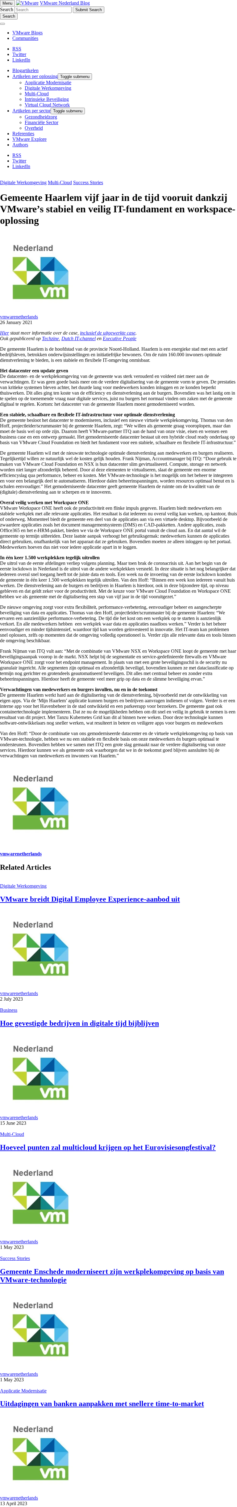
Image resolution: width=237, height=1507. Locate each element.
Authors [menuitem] (20, 144)
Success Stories (88, 182)
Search (6, 9)
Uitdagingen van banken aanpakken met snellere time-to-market (102, 1404)
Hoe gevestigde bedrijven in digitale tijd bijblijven (79, 1023)
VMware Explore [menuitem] (29, 139)
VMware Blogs (27, 32)
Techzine (50, 338)
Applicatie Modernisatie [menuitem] (48, 82)
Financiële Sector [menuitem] (41, 122)
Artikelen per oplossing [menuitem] (35, 76)
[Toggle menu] (2, 24)
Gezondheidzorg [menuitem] (41, 116)
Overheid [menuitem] (34, 128)
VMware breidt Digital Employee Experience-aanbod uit (90, 899)
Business (8, 1010)
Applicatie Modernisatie (23, 1390)
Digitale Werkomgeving (23, 182)
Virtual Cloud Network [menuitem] (47, 104)
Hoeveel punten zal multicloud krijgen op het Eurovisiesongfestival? (108, 1147)
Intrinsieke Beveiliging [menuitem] (47, 99)
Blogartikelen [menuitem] (25, 70)
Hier (4, 333)
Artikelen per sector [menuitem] (31, 110)
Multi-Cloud (60, 182)
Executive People (119, 338)
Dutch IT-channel (78, 338)
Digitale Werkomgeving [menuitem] (48, 88)
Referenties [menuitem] (23, 133)
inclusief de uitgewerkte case (107, 333)
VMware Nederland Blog (65, 3)
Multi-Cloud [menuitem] (37, 93)
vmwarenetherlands (19, 316)
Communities (25, 38)
